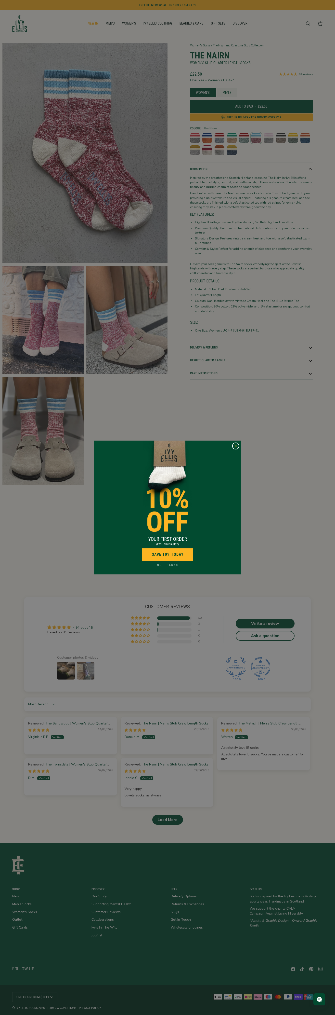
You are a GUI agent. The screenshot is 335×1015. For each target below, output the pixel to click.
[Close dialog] (236, 446)
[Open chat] (319, 999)
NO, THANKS (167, 565)
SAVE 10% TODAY (167, 554)
